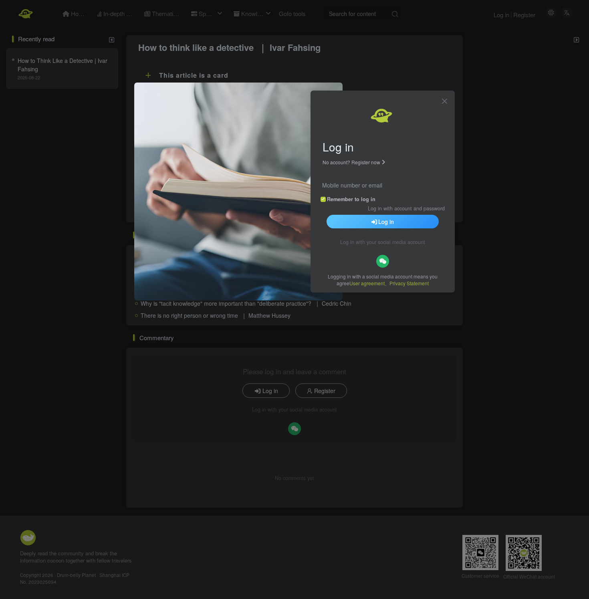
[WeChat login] (382, 261)
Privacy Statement (409, 283)
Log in (386, 222)
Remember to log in (351, 199)
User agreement (367, 283)
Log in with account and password (406, 208)
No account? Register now (351, 162)
